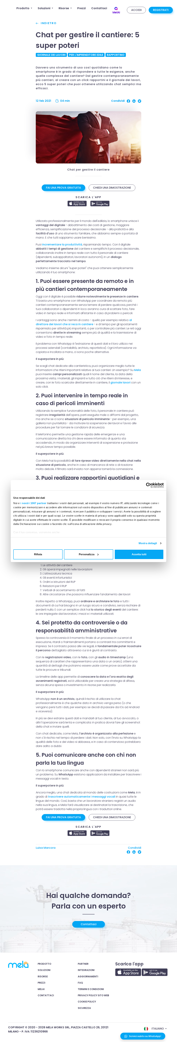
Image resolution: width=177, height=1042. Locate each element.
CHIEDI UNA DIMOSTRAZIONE (112, 188)
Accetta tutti (139, 554)
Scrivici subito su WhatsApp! (145, 1036)
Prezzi (41, 982)
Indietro (48, 23)
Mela (137, 370)
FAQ (80, 982)
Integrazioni (86, 970)
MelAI (41, 989)
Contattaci (88, 924)
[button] (24, 8)
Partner (83, 964)
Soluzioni (44, 970)
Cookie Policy (87, 1001)
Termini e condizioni (91, 989)
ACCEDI (136, 10)
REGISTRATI (161, 10)
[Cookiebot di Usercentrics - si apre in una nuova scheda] (148, 485)
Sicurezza (84, 1008)
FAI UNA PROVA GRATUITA (63, 188)
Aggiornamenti (88, 976)
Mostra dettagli (148, 543)
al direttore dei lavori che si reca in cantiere (84, 322)
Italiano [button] (158, 1029)
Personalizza (86, 554)
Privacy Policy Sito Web (93, 995)
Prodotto (44, 964)
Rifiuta (38, 554)
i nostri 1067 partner (33, 503)
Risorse (43, 976)
